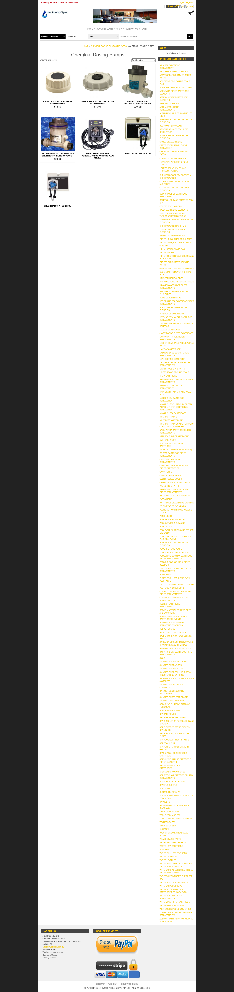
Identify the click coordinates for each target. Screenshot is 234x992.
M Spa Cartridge (168, 375)
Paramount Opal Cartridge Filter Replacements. (174, 490)
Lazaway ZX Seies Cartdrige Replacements (174, 354)
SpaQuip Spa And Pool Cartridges (171, 766)
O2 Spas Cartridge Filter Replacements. (173, 454)
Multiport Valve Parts (171, 420)
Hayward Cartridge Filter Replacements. (173, 286)
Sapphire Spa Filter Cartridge (176, 648)
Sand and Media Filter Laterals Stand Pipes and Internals (176, 643)
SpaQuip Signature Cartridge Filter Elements (175, 760)
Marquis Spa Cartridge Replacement (172, 399)
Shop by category (49, 36)
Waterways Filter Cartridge (175, 901)
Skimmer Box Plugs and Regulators (172, 692)
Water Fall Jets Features (173, 853)
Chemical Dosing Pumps (173, 158)
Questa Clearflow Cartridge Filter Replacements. (175, 592)
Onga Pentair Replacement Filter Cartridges (174, 467)
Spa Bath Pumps (168, 714)
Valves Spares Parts (170, 839)
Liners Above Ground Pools (174, 372)
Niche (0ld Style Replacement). (176, 449)
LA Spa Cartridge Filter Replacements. (172, 338)
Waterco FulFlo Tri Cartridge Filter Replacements (176, 865)
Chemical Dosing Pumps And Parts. (109, 46)
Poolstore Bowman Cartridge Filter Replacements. (176, 557)
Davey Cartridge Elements (174, 209)
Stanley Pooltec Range (172, 781)
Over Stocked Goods (171, 478)
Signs (162, 658)
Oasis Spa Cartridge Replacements (170, 460)
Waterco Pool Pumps (171, 885)
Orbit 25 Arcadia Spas (171, 475)
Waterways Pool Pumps (172, 905)
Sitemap (100, 984)
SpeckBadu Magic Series (172, 771)
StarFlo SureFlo (168, 785)
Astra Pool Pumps (169, 103)
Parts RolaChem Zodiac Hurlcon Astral (173, 169)
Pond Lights (166, 516)
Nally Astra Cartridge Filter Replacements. (175, 431)
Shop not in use (129, 984)
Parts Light (166, 499)
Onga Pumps (166, 471)
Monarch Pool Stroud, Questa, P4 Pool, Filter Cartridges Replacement (176, 407)
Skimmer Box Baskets (171, 665)
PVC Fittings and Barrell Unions (177, 584)
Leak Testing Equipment (172, 359)
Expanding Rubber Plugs (173, 235)
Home (90, 28)
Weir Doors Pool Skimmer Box (175, 909)
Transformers (167, 822)
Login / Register (185, 2)
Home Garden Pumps (170, 297)
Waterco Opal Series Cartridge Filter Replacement (176, 871)
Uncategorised (168, 825)
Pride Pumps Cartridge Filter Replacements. (175, 569)
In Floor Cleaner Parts (172, 313)
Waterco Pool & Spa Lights (174, 882)
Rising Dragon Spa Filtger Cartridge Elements (173, 617)
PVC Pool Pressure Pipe (172, 587)
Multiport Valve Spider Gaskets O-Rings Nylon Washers (177, 425)
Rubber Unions (167, 628)
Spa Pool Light (167, 743)
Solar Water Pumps (170, 710)
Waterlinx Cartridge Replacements (171, 897)
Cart (144, 28)
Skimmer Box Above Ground (174, 661)
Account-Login (105, 28)
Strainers (165, 788)
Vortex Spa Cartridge (171, 846)
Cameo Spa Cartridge (171, 141)
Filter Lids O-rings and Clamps (176, 239)
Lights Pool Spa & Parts (172, 368)
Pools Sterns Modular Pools (175, 552)
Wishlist (112, 984)
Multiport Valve (168, 416)
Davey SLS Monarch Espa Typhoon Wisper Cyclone (173, 214)
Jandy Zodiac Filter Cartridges (176, 333)
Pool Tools (166, 526)
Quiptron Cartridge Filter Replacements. (174, 599)
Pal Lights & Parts (169, 485)
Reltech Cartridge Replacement (170, 605)
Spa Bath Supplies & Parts (173, 717)
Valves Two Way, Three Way (174, 842)
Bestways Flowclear (171, 125)
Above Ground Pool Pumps (174, 71)
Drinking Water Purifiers (173, 225)
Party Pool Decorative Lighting (177, 502)
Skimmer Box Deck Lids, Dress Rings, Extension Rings (175, 673)
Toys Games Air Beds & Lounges (176, 818)
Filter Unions (167, 252)
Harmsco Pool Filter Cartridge (177, 281)
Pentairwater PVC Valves (173, 506)
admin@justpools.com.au (53, 946)
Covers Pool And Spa (171, 206)
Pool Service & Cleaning (172, 523)
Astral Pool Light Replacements (169, 108)
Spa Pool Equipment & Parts (174, 739)
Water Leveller (168, 860)
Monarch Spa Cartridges (173, 413)
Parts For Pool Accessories (175, 495)
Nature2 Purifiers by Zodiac (174, 436)
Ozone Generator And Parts (175, 482)
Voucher (164, 849)
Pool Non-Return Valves (173, 519)
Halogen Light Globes (171, 278)
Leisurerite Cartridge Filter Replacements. (175, 364)
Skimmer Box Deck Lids (171, 668)
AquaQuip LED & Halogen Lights (176, 87)
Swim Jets (165, 801)
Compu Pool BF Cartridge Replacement (173, 195)
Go (189, 36)
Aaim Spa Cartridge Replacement (170, 66)
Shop (119, 28)
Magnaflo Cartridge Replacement (171, 387)
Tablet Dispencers (169, 811)
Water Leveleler (168, 856)
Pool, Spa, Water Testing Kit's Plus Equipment (175, 537)
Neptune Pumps (168, 439)
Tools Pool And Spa (170, 815)
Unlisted (164, 829)
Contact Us (132, 28)
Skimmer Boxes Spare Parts (174, 697)
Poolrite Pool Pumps (171, 548)
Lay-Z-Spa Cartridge (170, 349)
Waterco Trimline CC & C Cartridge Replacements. (173, 890)
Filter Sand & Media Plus (172, 248)
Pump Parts (166, 574)
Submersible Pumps (170, 792)
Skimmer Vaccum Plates (172, 700)
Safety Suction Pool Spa (173, 632)
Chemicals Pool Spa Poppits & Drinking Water (175, 176)
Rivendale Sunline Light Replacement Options (172, 624)
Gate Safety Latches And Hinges (177, 268)
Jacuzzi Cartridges (170, 329)
